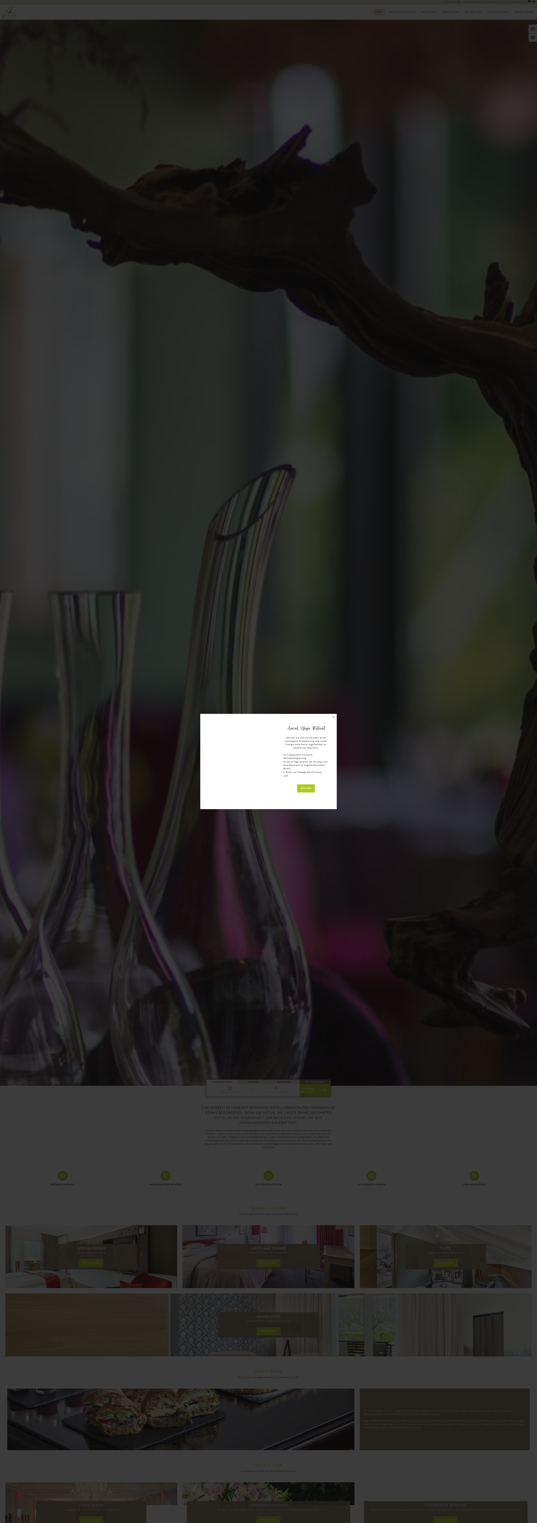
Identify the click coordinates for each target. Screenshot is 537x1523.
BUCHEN (306, 788)
